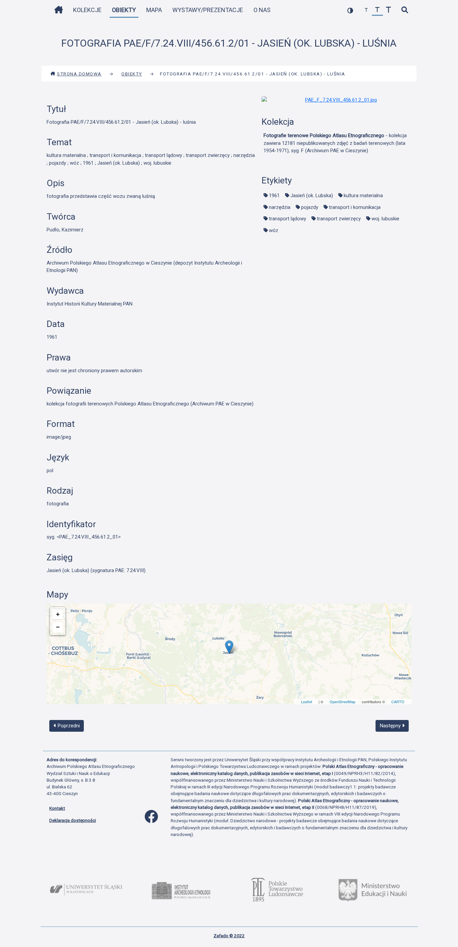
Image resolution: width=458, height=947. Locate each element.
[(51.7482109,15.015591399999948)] (229, 647)
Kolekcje (87, 9)
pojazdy (309, 207)
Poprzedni (68, 726)
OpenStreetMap (342, 701)
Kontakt (57, 808)
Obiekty (124, 9)
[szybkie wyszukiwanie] (404, 10)
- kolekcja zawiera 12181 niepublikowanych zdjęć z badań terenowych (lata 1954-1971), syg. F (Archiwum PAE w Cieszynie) (335, 143)
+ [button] (58, 614)
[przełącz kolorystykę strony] (350, 10)
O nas (262, 9)
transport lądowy (287, 219)
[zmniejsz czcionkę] (366, 10)
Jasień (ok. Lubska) (311, 195)
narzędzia (279, 207)
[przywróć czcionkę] (377, 10)
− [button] (58, 626)
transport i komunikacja (355, 207)
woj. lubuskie (385, 219)
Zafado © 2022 (229, 935)
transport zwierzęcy (339, 219)
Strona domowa (79, 73)
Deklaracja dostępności (72, 820)
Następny (391, 726)
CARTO (397, 701)
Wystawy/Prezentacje (207, 9)
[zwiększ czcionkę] (388, 10)
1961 (274, 195)
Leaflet (306, 701)
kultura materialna (363, 195)
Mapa (154, 9)
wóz (273, 230)
